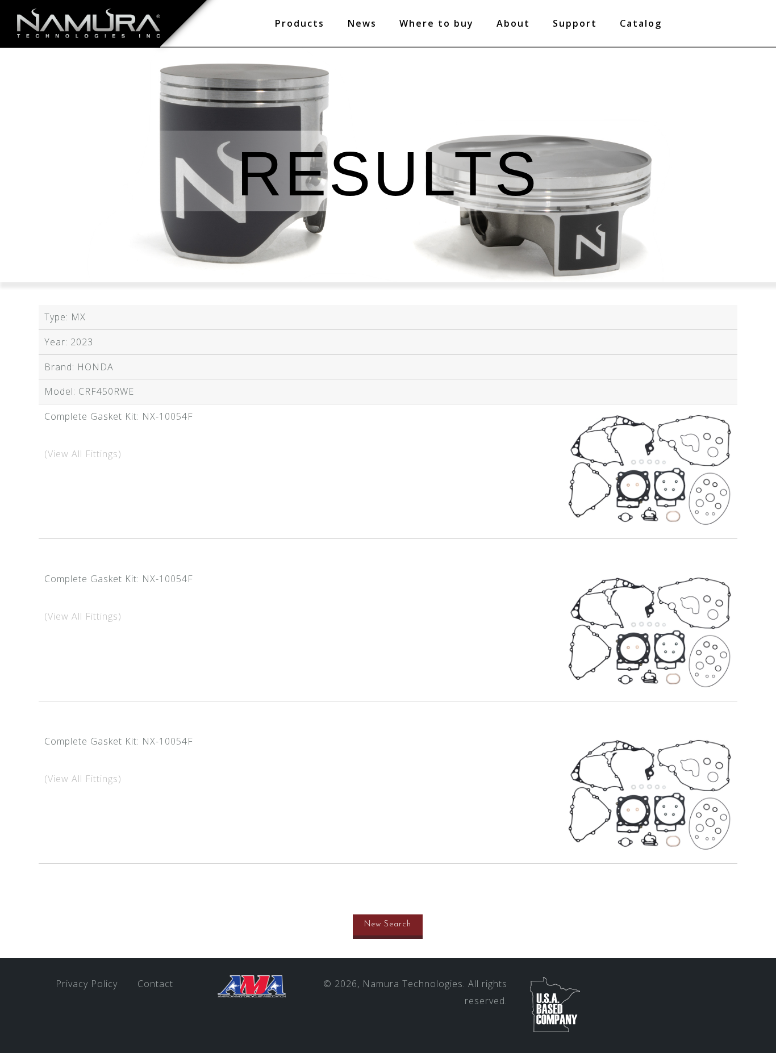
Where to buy (436, 23)
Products (299, 23)
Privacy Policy (87, 983)
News (362, 23)
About (513, 23)
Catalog (641, 23)
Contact (155, 983)
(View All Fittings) (83, 454)
